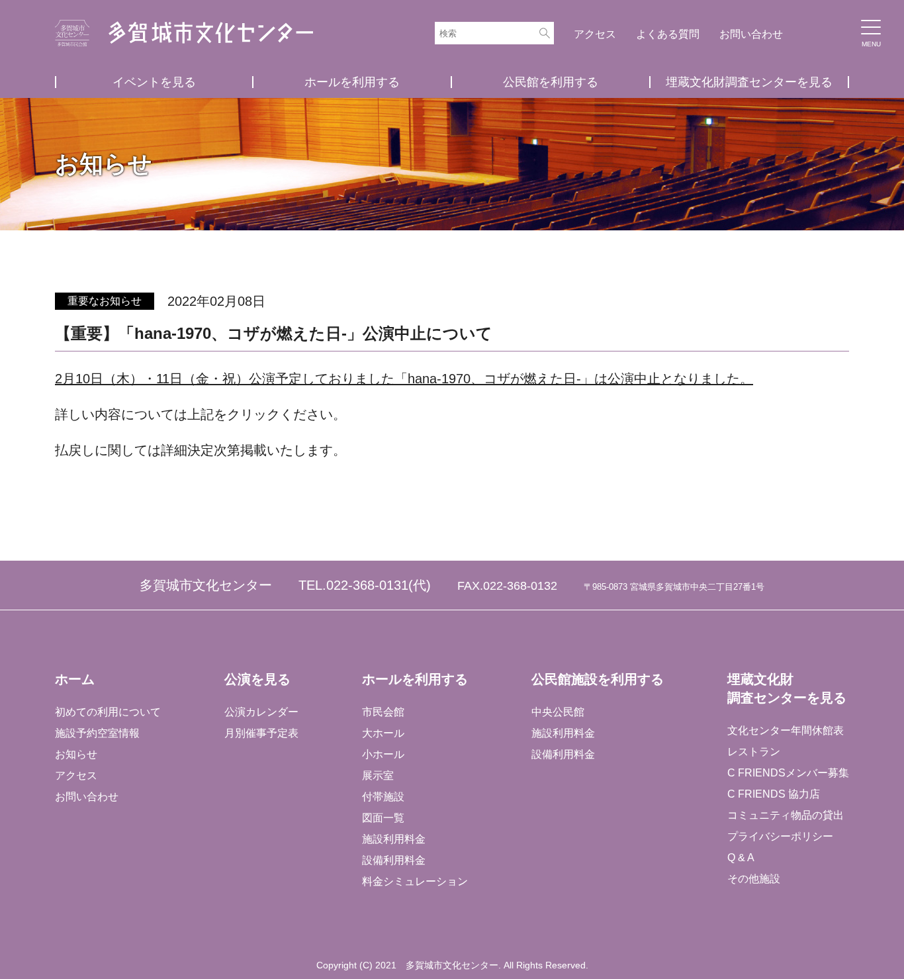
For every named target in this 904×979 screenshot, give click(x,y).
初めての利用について (108, 712)
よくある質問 (668, 34)
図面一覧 (383, 817)
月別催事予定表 (261, 733)
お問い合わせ (751, 34)
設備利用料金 (394, 860)
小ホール (383, 754)
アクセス (595, 34)
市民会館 (383, 712)
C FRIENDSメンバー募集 (788, 772)
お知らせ (76, 754)
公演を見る (257, 679)
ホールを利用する (352, 82)
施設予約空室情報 (97, 733)
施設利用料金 (394, 839)
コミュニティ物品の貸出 (785, 815)
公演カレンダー (261, 712)
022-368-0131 (367, 585)
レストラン (753, 751)
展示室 (378, 775)
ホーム (75, 679)
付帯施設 (383, 796)
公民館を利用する (550, 82)
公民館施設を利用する (597, 679)
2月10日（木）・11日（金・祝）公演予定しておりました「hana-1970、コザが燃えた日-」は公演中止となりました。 (404, 378)
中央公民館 (557, 712)
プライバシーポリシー (780, 836)
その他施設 (753, 878)
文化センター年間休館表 (785, 730)
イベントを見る (154, 82)
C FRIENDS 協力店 (773, 794)
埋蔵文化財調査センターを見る (749, 82)
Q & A (740, 857)
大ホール (383, 733)
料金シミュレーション (415, 881)
